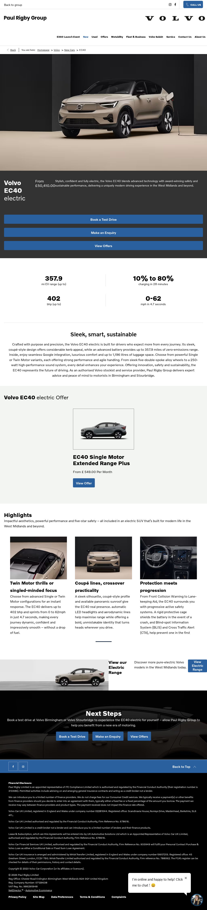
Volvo (57, 49)
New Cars (69, 49)
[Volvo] (175, 18)
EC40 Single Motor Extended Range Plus (101, 460)
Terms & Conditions (92, 896)
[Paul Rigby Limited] (25, 18)
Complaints (119, 896)
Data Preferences (62, 896)
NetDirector (15, 890)
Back (13, 49)
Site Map (38, 896)
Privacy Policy (17, 896)
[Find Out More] (84, 482)
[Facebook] (174, 4)
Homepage (43, 49)
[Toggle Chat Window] (197, 900)
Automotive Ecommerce (38, 890)
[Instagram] (169, 4)
